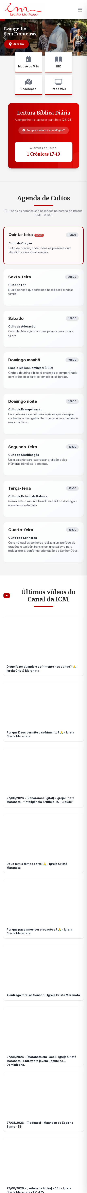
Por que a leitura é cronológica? (46, 130)
